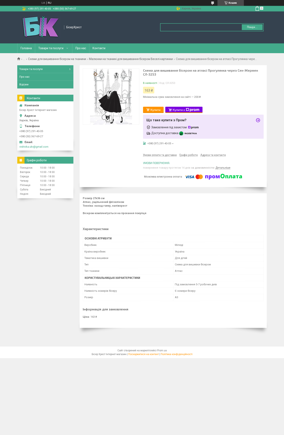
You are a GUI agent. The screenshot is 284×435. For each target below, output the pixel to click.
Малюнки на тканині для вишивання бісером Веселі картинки (131, 59)
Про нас (80, 48)
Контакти (99, 48)
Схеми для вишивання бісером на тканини (57, 59)
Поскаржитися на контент (143, 354)
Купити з (179, 110)
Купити (156, 110)
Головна (26, 48)
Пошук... (252, 27)
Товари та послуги (50, 48)
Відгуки (23, 84)
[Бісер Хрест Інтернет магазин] (40, 27)
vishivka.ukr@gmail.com (33, 146)
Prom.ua (162, 350)
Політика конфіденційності (177, 354)
